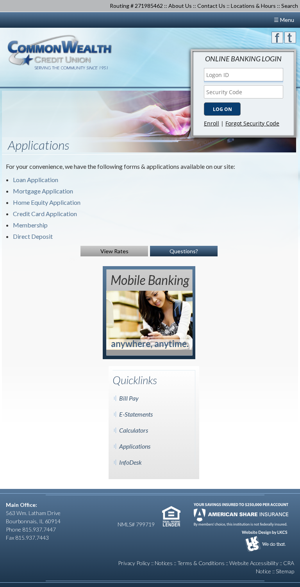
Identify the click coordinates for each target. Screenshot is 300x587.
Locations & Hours (253, 5)
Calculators (133, 430)
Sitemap (285, 571)
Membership (30, 225)
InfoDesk (130, 462)
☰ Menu (284, 19)
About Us (180, 5)
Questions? (184, 251)
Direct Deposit (33, 236)
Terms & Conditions (201, 563)
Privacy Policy (134, 563)
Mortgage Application (43, 191)
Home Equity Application (46, 202)
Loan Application (35, 179)
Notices (164, 563)
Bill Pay (129, 398)
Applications (134, 446)
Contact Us (211, 5)
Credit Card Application (45, 213)
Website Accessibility (254, 563)
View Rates (114, 251)
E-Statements (136, 414)
